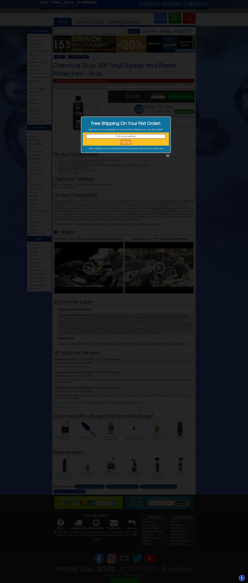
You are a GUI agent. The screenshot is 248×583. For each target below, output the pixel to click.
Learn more (158, 148)
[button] (242, 578)
